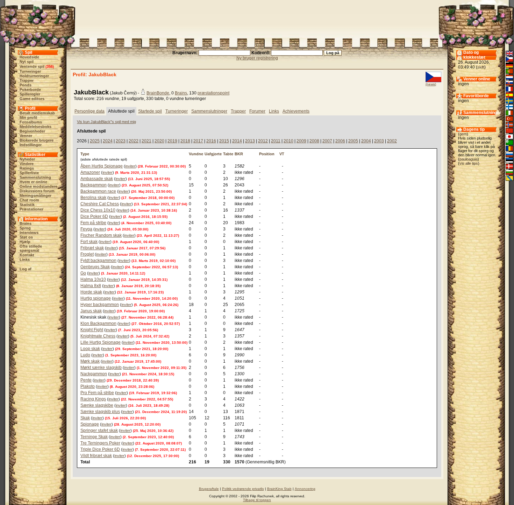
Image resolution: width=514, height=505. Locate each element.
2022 (133, 140)
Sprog (25, 228)
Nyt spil (27, 61)
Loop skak (90, 348)
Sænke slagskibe (96, 405)
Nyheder (27, 159)
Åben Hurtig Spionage (101, 166)
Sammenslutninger (209, 111)
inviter (130, 166)
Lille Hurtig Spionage (100, 342)
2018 (185, 140)
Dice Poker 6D (94, 216)
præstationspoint (213, 93)
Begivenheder (32, 131)
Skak (85, 417)
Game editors (32, 99)
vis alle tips (468, 163)
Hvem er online (33, 182)
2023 (121, 140)
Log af (25, 269)
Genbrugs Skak (95, 266)
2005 (353, 140)
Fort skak (89, 241)
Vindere (27, 164)
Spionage (89, 424)
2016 (211, 140)
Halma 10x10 (93, 279)
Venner (26, 136)
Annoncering (305, 489)
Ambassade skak (96, 178)
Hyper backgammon (99, 304)
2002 (392, 140)
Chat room (29, 200)
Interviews (29, 232)
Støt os (26, 237)
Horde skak (91, 292)
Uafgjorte (213, 154)
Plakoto (87, 386)
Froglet (87, 254)
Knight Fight (91, 329)
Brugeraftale (209, 489)
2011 (275, 140)
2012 (263, 140)
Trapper (27, 80)
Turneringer (30, 71)
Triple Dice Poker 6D (100, 449)
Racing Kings (93, 399)
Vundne (196, 154)
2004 (366, 140)
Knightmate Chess (97, 336)
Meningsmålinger (35, 195)
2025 (95, 140)
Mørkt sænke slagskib (101, 367)
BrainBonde (158, 93)
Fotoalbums (31, 122)
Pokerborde (30, 89)
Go (83, 273)
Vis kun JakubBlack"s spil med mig (106, 122)
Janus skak (91, 310)
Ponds (25, 85)
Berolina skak (93, 197)
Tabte (228, 154)
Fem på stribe (93, 222)
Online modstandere (38, 186)
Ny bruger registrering (257, 58)
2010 (288, 140)
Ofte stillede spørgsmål (31, 248)
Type (84, 154)
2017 (198, 140)
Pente (86, 380)
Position (266, 154)
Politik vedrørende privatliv (243, 489)
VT (281, 154)
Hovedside (29, 57)
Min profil (28, 117)
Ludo (85, 355)
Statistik (27, 204)
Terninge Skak (94, 436)
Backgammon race (98, 191)
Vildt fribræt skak (96, 455)
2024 (108, 140)
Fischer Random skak (101, 235)
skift (480, 67)
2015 (224, 140)
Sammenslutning (35, 177)
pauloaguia (468, 159)
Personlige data (89, 111)
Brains (25, 223)
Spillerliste (29, 173)
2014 (237, 140)
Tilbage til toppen (257, 500)
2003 (379, 140)
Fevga (86, 229)
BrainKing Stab (279, 489)
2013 (250, 140)
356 (50, 66)
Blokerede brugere (36, 140)
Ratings (27, 168)
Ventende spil (32, 66)
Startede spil (150, 111)
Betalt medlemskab (37, 113)
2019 (172, 140)
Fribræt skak (92, 248)
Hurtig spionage (95, 298)
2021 (146, 140)
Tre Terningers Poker (100, 443)
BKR (239, 154)
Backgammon (93, 185)
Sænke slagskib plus (100, 411)
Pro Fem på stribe (97, 392)
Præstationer (31, 209)
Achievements (296, 111)
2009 (301, 140)
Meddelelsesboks (35, 127)
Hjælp (25, 242)
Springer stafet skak (99, 430)
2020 (159, 140)
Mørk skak (90, 361)
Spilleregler (30, 94)
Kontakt (27, 255)
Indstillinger (31, 145)
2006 (340, 140)
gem (463, 134)
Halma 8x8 (90, 285)
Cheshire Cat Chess (99, 203)
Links (25, 259)
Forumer (257, 111)
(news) (431, 84)
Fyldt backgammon (98, 260)
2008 (314, 140)
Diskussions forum (37, 191)
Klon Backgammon (98, 323)
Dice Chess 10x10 (97, 210)
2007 (327, 140)
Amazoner (90, 172)
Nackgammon (93, 373)
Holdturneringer (34, 76)
